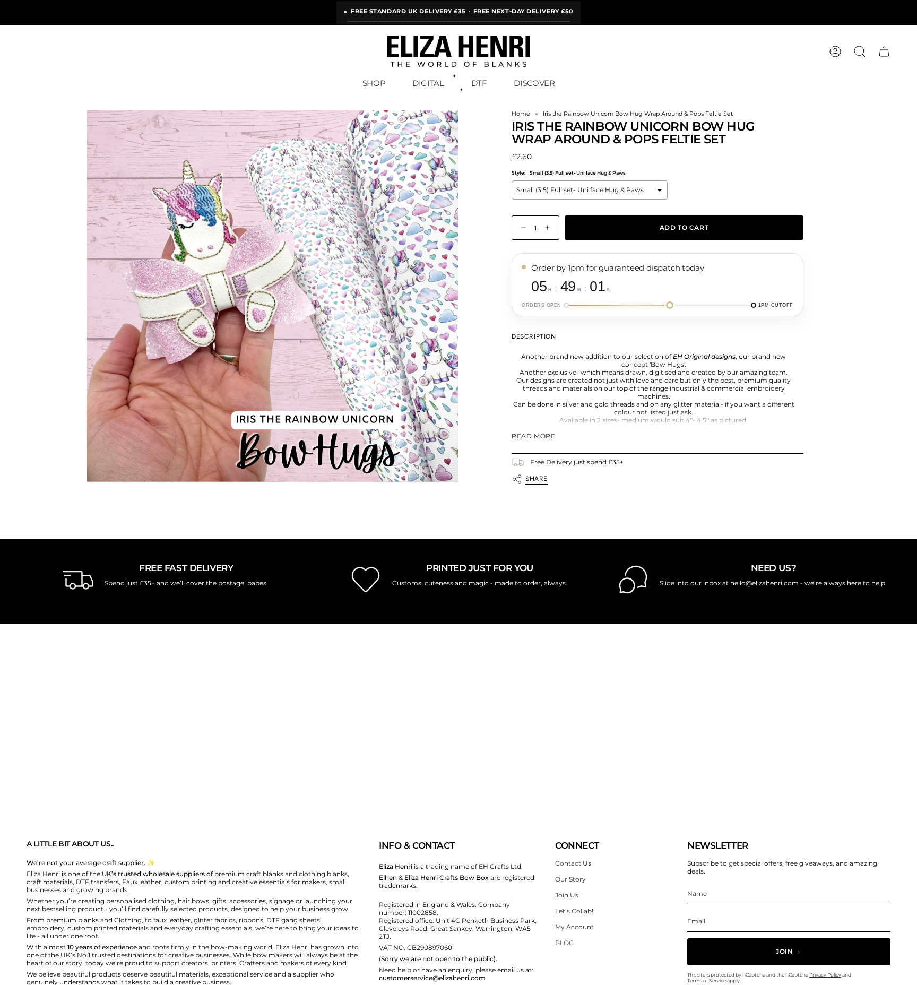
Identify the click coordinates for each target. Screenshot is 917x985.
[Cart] (884, 51)
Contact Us (573, 863)
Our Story (570, 879)
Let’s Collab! (574, 911)
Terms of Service (706, 980)
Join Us (566, 895)
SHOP (374, 83)
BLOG (564, 943)
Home (521, 113)
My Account (574, 927)
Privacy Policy (825, 975)
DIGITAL (428, 83)
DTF (479, 83)
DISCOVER (534, 83)
